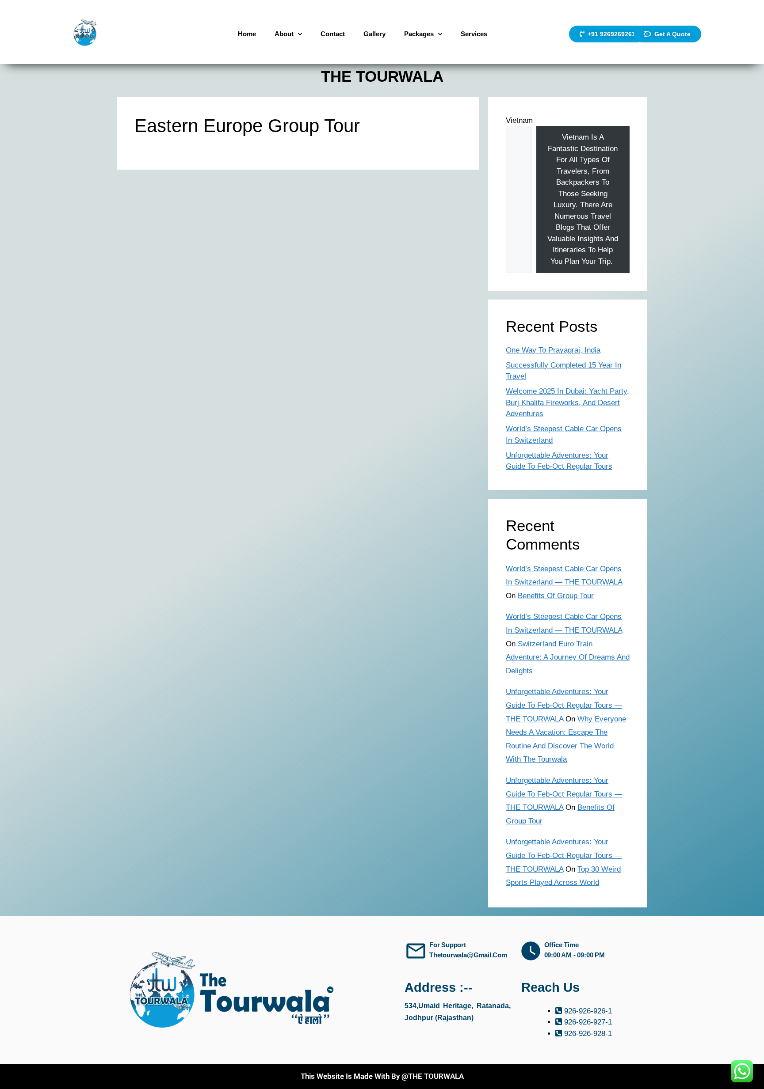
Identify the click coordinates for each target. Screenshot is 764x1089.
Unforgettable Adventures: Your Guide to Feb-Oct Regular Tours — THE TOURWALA (564, 705)
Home (247, 34)
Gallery (374, 34)
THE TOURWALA (382, 76)
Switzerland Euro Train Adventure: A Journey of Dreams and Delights (568, 657)
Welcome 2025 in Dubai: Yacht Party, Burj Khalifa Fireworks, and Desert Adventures (567, 402)
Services (474, 34)
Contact (333, 34)
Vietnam (519, 120)
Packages (419, 34)
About (284, 34)
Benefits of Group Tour (556, 596)
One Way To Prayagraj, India (553, 350)
